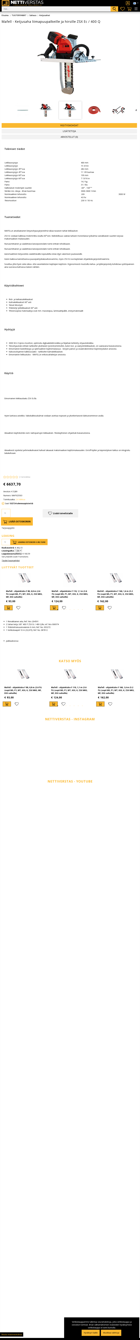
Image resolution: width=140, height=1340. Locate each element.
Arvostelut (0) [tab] (69, 136)
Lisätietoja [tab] (69, 131)
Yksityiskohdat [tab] (69, 125)
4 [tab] (70, 609)
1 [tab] (57, 609)
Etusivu (5, 15)
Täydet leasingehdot (11, 560)
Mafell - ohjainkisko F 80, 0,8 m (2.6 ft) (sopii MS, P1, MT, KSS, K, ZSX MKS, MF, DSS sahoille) (24, 594)
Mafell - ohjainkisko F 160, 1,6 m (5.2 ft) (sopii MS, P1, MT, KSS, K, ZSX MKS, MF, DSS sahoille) (115, 594)
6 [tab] (78, 609)
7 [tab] (82, 609)
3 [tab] (66, 609)
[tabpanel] (24, 591)
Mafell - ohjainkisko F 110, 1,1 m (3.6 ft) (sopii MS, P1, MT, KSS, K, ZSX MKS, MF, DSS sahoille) (70, 594)
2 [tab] (61, 609)
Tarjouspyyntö (8, 528)
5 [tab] (74, 609)
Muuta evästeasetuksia (11, 1334)
